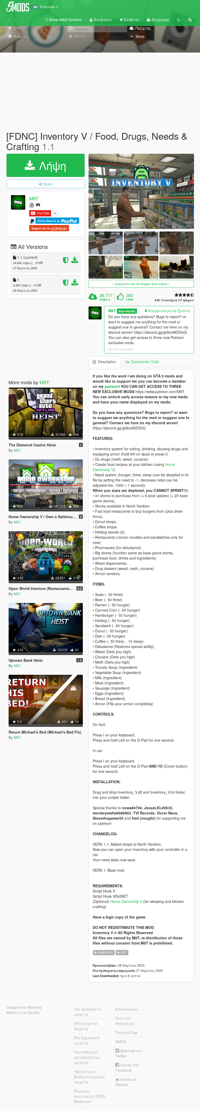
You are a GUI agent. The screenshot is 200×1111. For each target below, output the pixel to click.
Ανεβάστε (102, 19)
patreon (111, 386)
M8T (34, 198)
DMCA (120, 1041)
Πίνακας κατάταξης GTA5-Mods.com (90, 1096)
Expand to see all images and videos (141, 283)
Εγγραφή (160, 19)
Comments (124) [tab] (144, 361)
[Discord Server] (38, 204)
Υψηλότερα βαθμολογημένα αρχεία (89, 1076)
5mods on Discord (126, 1082)
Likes (129, 299)
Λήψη (51, 165)
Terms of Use (126, 1032)
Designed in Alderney (24, 1007)
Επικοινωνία (126, 1009)
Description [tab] (106, 361)
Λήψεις (104, 299)
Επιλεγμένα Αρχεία (85, 1026)
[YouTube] (31, 204)
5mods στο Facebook (127, 1067)
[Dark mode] (178, 19)
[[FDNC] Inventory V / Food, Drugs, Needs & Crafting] (141, 191)
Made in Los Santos (23, 1012)
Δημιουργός (126, 311)
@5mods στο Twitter (128, 1053)
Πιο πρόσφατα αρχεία (87, 1011)
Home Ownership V (126, 901)
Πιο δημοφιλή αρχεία (86, 1040)
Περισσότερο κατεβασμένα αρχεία (87, 1057)
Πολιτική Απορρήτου (125, 1021)
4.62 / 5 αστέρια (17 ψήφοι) (174, 300)
